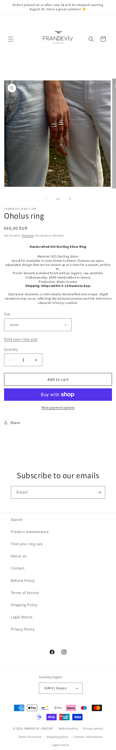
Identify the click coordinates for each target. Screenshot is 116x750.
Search (17, 519)
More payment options (58, 407)
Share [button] (15, 422)
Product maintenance (30, 531)
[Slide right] (70, 199)
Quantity (11, 349)
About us (19, 556)
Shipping (27, 235)
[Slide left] (46, 199)
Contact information (88, 737)
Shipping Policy (24, 604)
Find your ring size (20, 339)
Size (7, 314)
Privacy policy (93, 728)
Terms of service (29, 737)
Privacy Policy (22, 629)
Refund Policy (23, 580)
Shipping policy (57, 737)
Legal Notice (21, 617)
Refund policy (68, 728)
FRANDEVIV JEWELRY (38, 728)
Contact (18, 568)
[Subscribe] (99, 492)
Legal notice (60, 745)
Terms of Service (25, 592)
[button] (11, 39)
